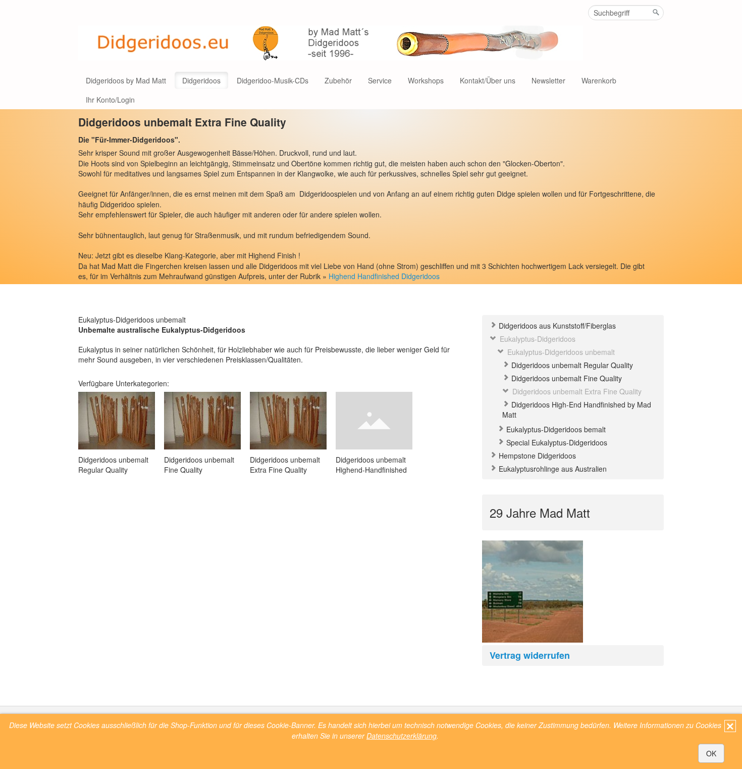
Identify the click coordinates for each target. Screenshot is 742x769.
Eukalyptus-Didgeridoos (536, 339)
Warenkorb (598, 80)
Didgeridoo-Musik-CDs (272, 80)
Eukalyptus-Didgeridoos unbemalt (560, 352)
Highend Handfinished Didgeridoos (384, 276)
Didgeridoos (201, 80)
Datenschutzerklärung (401, 736)
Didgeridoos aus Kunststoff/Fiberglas (556, 326)
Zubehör (338, 80)
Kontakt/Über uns (487, 80)
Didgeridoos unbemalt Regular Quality (571, 365)
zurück (481, 599)
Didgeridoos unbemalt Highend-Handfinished (371, 465)
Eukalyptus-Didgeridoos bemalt (555, 429)
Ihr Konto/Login (110, 100)
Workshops (426, 80)
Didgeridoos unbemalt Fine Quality (565, 378)
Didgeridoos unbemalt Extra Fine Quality (576, 391)
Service (380, 80)
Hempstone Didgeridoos (536, 455)
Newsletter (548, 80)
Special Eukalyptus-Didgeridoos (555, 442)
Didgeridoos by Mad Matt (126, 80)
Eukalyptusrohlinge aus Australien (552, 469)
